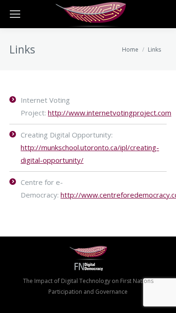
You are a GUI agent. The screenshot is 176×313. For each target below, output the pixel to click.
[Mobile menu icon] (15, 14)
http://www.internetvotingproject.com (109, 112)
